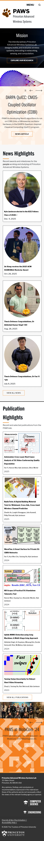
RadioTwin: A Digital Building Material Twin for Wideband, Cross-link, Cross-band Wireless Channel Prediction (22, 505)
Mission (22, 35)
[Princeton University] (13, 833)
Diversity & (13, 820)
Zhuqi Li (7, 686)
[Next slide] (38, 91)
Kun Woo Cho (14, 556)
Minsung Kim (29, 642)
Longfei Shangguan (19, 512)
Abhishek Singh (9, 642)
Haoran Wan (13, 468)
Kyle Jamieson (23, 468)
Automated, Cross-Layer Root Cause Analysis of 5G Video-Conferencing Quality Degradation (22, 460)
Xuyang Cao (18, 598)
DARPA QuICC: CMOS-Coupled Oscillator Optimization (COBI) (22, 105)
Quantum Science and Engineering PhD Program (22, 733)
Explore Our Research (22, 60)
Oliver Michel (33, 468)
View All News (14, 393)
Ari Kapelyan (20, 642)
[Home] (7, 17)
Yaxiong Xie (23, 556)
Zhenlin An (8, 512)
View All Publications (17, 697)
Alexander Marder (29, 598)
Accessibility (8, 823)
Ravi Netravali (24, 686)
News (22, 134)
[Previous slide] (32, 91)
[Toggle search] (39, 5)
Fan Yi (6, 468)
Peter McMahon (17, 645)
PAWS (21, 11)
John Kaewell (31, 512)
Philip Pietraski (9, 515)
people (6, 164)
